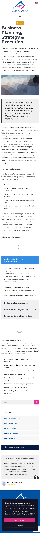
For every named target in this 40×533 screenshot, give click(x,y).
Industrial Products (11, 433)
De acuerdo (19, 520)
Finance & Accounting (12, 418)
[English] (36, 3)
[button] (20, 17)
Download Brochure (16, 447)
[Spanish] (38, 3)
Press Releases (9, 438)
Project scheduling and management (14, 260)
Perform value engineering (16, 303)
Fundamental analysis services (18, 316)
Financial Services (10, 423)
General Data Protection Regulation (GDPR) (20, 514)
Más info (20, 525)
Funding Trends (10, 428)
